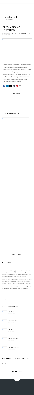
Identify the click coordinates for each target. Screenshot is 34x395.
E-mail (4, 364)
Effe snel (10, 329)
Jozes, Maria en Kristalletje (11, 28)
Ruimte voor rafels (13, 338)
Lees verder (17, 93)
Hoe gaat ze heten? (13, 347)
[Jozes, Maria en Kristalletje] (17, 40)
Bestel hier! (17, 254)
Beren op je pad (12, 320)
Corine (14, 33)
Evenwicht (11, 311)
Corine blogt (22, 33)
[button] (4, 86)
